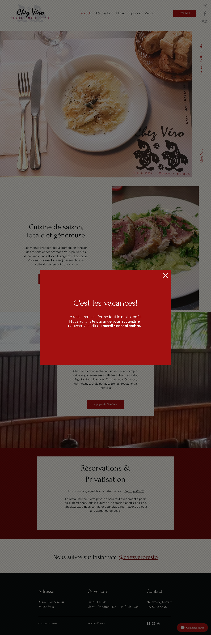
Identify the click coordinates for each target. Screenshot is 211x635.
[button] (165, 275)
